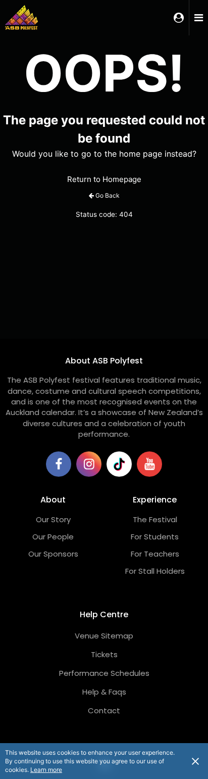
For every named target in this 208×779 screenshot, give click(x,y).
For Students (155, 536)
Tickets (104, 654)
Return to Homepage (104, 179)
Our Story (53, 519)
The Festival (155, 519)
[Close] (195, 760)
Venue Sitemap (104, 635)
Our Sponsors (53, 553)
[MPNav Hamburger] (198, 17)
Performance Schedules (104, 673)
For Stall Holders (155, 571)
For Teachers (155, 553)
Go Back (107, 195)
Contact (104, 710)
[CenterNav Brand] (33, 17)
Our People (53, 536)
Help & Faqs (104, 691)
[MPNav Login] (179, 17)
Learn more (46, 769)
